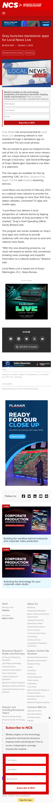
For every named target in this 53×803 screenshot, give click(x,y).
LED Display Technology (11, 663)
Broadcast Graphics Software (13, 686)
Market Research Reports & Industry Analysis (38, 691)
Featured (26, 389)
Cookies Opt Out (34, 639)
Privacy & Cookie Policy (36, 633)
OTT (7, 377)
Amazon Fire (38, 176)
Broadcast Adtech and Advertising (36, 697)
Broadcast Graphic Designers (13, 682)
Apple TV (7, 180)
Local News (31, 686)
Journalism (31, 670)
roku (11, 377)
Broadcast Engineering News (38, 702)
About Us (32, 603)
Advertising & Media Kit (36, 610)
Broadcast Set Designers (11, 670)
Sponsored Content (35, 623)
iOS (15, 180)
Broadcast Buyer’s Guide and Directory (13, 652)
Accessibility (32, 636)
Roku (26, 176)
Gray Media (8, 132)
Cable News (32, 683)
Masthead (31, 607)
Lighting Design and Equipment (10, 678)
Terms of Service (33, 630)
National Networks (34, 677)
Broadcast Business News (13, 53)
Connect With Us (36, 707)
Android (27, 180)
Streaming (30, 53)
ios (38, 374)
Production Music (9, 666)
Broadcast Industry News (37, 660)
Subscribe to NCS (34, 710)
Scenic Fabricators (9, 673)
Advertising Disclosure (36, 626)
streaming (18, 377)
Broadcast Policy (33, 663)
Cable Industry (33, 680)
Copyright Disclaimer (35, 620)
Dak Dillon (6, 615)
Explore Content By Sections (38, 652)
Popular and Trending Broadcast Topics (13, 710)
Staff (5, 603)
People (30, 667)
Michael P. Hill (7, 607)
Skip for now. (26, 800)
